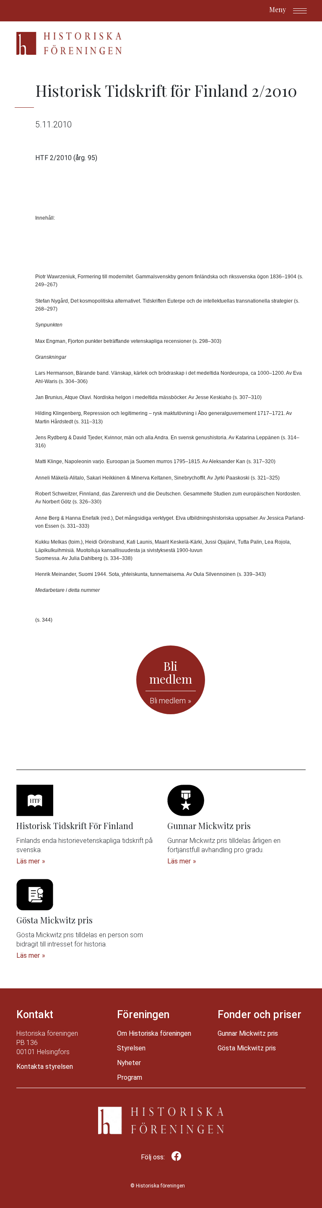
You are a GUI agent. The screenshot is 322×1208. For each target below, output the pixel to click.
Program (129, 1077)
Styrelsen (131, 1048)
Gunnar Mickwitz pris (248, 1033)
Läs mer (28, 861)
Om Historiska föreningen (154, 1033)
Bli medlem (168, 700)
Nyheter (129, 1063)
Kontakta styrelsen (44, 1067)
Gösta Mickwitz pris (247, 1048)
